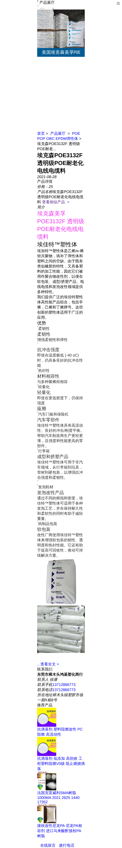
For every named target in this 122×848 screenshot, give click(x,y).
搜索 (53, 8)
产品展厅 (58, 133)
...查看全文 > (48, 664)
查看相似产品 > (55, 202)
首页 (41, 133)
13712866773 (63, 684)
